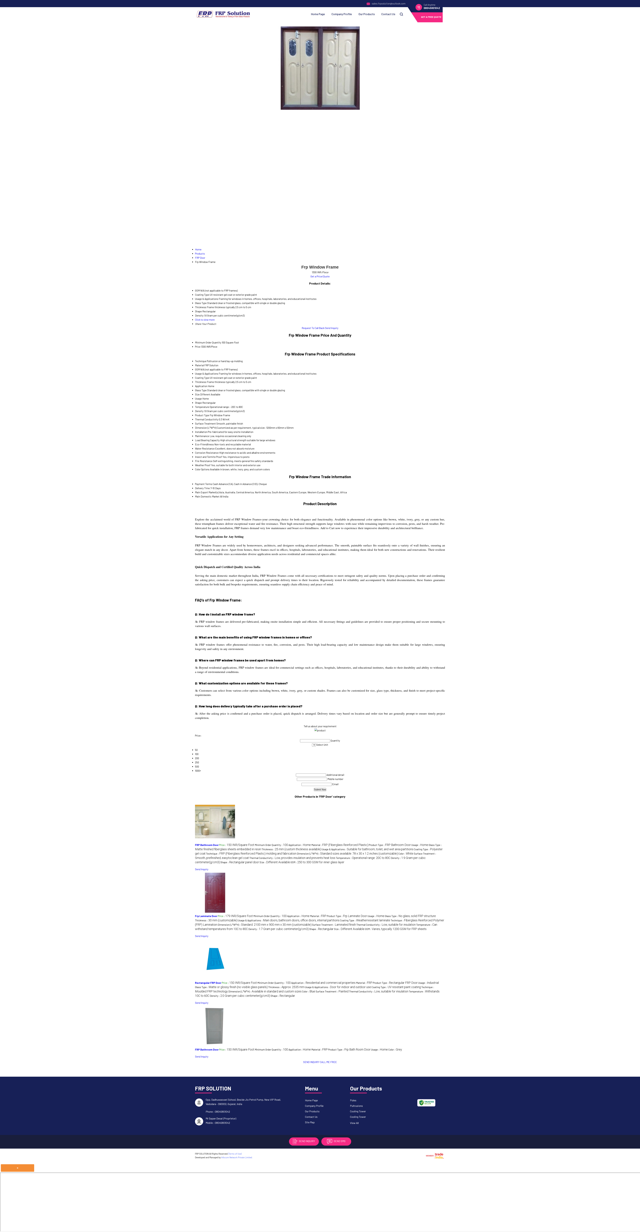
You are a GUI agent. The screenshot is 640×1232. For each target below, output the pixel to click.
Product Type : (390, 844)
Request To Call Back (313, 327)
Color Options (202, 469)
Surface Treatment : (334, 924)
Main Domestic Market (207, 496)
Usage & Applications (206, 373)
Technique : (251, 853)
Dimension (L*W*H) (205, 427)
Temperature (202, 406)
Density (199, 411)
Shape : (239, 862)
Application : (299, 844)
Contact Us (388, 14)
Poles (353, 1100)
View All (354, 1122)
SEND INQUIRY (311, 1062)
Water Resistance (205, 448)
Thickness (200, 381)
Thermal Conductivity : (292, 857)
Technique (200, 361)
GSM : (317, 862)
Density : (278, 928)
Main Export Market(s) (207, 492)
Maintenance (202, 436)
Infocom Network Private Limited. (236, 1157)
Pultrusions (356, 1105)
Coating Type (202, 377)
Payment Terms (203, 483)
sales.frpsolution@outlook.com (389, 3)
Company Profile (342, 14)
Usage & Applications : (367, 849)
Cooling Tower (358, 1111)
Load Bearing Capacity (207, 440)
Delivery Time (202, 488)
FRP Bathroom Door (207, 844)
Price (197, 346)
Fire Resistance (203, 461)
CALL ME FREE (328, 1062)
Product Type (202, 415)
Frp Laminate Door (206, 916)
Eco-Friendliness (204, 444)
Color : (405, 853)
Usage (198, 398)
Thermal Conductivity (206, 419)
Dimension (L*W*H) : (347, 853)
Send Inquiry (331, 327)
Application (201, 386)
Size (197, 394)
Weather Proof (202, 465)
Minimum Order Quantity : (271, 844)
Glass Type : (410, 916)
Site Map (310, 1122)
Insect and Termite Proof (208, 456)
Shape (198, 402)
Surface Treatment (205, 423)
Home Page (318, 14)
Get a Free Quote (431, 16)
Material (199, 365)
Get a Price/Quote (320, 276)
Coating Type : (365, 920)
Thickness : (291, 849)
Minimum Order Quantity (208, 342)
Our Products (366, 14)
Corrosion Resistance (207, 452)
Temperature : (363, 857)
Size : (275, 862)
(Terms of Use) (235, 1153)
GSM (197, 369)
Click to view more (205, 319)
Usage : (419, 844)
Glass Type (201, 390)
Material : (339, 844)
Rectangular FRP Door (208, 982)
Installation (201, 431)
